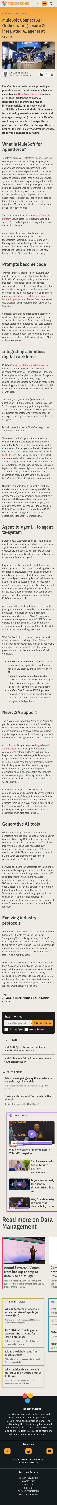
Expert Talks (17, 1301)
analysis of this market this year (29, 365)
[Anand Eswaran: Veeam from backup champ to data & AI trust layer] (24, 1250)
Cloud (8, 997)
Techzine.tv (21, 1115)
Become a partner (28, 1477)
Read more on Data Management (27, 1223)
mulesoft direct (29, 997)
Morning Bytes (16, 1029)
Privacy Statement (28, 1494)
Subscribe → (42, 1023)
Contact (28, 1487)
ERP (10, 454)
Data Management (18, 13)
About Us (28, 1484)
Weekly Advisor (36, 1029)
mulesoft (17, 997)
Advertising (28, 1481)
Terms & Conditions (28, 1491)
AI (3, 997)
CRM (4, 454)
